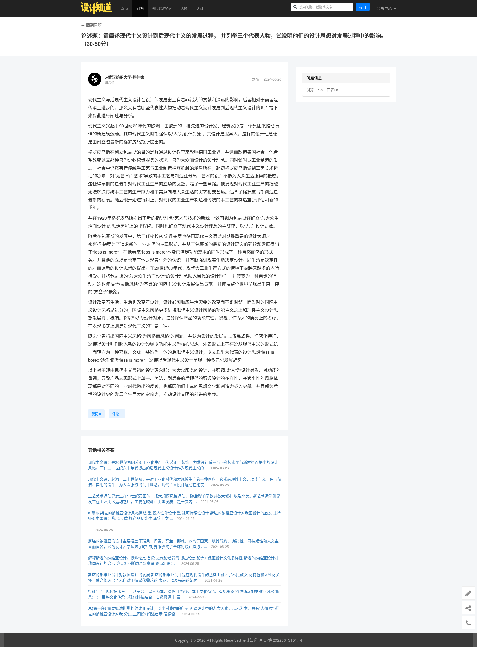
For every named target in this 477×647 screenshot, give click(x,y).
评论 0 (117, 413)
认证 (200, 8)
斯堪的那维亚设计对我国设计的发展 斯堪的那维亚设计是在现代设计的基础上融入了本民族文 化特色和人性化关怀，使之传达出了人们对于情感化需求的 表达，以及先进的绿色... (184, 577)
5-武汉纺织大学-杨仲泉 (124, 77)
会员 (384, 8)
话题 (184, 8)
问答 (140, 8)
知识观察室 (162, 8)
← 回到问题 (91, 25)
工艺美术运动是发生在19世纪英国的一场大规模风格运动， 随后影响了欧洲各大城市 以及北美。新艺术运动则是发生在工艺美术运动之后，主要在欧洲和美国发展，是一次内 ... (184, 498)
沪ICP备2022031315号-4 (280, 640)
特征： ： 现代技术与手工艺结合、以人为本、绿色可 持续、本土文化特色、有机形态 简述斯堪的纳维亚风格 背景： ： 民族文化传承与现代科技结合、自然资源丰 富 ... (183, 594)
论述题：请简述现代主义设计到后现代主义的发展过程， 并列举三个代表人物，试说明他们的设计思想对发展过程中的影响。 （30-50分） (233, 39)
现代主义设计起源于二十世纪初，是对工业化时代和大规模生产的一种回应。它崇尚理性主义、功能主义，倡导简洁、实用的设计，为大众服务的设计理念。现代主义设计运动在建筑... (184, 481)
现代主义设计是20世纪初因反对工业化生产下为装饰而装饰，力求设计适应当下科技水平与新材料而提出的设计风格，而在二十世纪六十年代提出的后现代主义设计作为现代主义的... (183, 464)
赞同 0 (96, 413)
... (90, 529)
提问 (362, 7)
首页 (124, 8)
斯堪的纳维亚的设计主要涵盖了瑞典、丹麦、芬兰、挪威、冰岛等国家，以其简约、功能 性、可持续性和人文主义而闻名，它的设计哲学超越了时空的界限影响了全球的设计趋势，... (183, 543)
